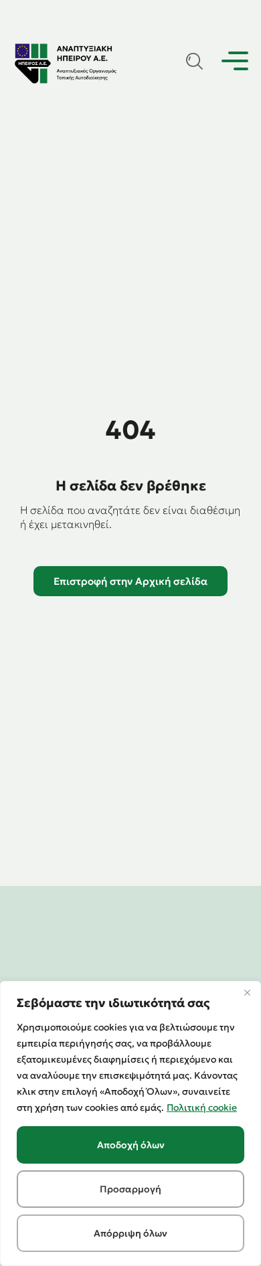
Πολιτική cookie (202, 1107)
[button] (235, 63)
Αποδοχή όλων (131, 1145)
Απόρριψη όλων (130, 1233)
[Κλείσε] (247, 992)
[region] (130, 1123)
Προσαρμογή (130, 1189)
